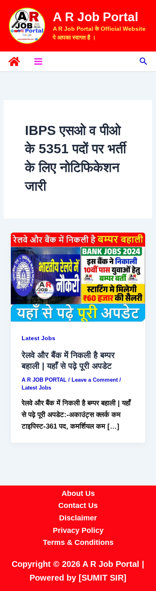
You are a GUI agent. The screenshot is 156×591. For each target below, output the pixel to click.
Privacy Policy (78, 530)
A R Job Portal (95, 17)
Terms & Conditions (78, 542)
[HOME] (14, 61)
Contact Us (78, 505)
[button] (143, 61)
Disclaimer (78, 518)
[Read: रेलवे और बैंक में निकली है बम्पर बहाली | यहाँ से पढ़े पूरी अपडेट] (78, 277)
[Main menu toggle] (38, 61)
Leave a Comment (95, 380)
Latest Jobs (38, 338)
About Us (78, 493)
